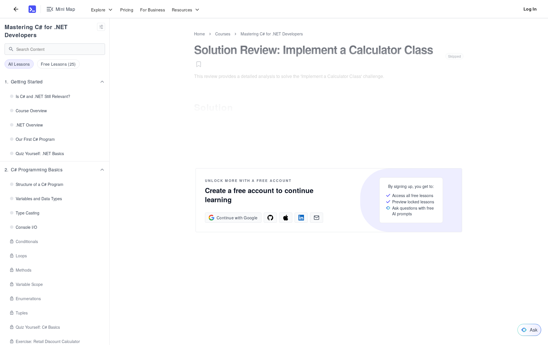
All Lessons (19, 64)
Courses (222, 34)
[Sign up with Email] (316, 217)
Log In (530, 9)
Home (199, 34)
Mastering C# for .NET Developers (36, 31)
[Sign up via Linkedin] (301, 217)
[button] (55, 82)
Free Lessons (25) (58, 64)
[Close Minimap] (109, 40)
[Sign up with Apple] (285, 217)
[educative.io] (32, 9)
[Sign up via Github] (270, 217)
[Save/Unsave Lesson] (198, 64)
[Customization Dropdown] (101, 27)
